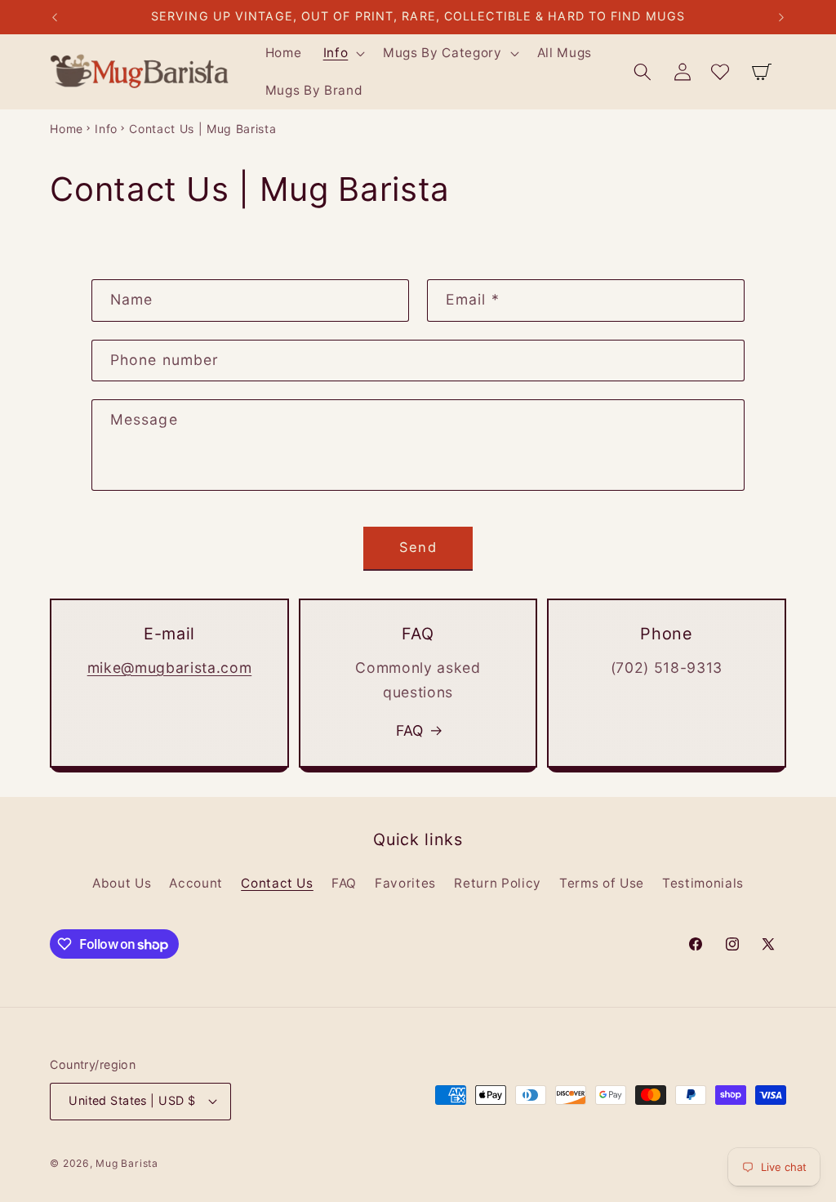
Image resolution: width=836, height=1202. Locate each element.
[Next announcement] (781, 17)
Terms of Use (601, 883)
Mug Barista (127, 1163)
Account (196, 883)
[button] (342, 53)
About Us (121, 883)
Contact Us (277, 883)
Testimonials (703, 883)
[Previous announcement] (55, 17)
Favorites (405, 883)
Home (66, 129)
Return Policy (497, 883)
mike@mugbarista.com (169, 667)
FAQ (410, 730)
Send (417, 547)
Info (106, 129)
